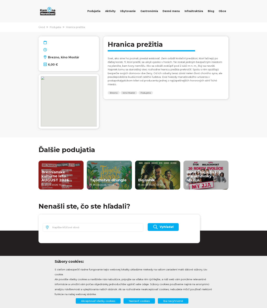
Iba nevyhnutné (173, 300)
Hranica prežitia (75, 27)
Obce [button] (222, 11)
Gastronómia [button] (149, 11)
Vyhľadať (167, 227)
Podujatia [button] (93, 11)
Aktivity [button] (110, 11)
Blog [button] (211, 11)
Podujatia (55, 27)
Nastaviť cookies (139, 300)
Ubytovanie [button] (128, 11)
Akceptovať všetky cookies (98, 300)
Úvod (42, 27)
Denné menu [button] (171, 11)
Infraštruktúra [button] (194, 11)
